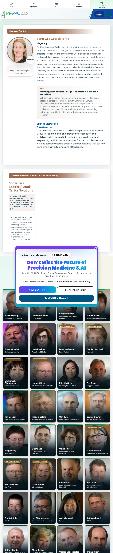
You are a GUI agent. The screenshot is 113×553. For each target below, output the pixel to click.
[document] (56, 276)
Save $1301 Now (37, 289)
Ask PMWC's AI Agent (56, 298)
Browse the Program (75, 289)
